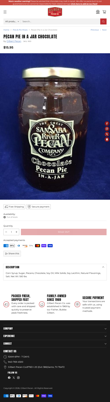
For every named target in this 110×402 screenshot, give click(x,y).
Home (6, 30)
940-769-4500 (15, 361)
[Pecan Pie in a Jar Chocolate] (55, 126)
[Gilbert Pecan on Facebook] (9, 378)
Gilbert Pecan (14, 41)
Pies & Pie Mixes (20, 30)
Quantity (8, 225)
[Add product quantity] (16, 232)
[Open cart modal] (104, 12)
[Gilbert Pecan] (55, 12)
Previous (95, 30)
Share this (13, 253)
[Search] (103, 21)
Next (104, 30)
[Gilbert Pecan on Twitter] (13, 378)
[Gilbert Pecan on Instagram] (18, 378)
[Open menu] (5, 12)
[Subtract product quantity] (6, 232)
